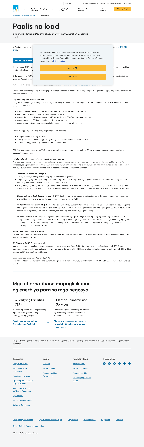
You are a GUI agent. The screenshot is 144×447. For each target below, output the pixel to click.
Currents (46, 363)
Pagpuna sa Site (80, 373)
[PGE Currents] (129, 363)
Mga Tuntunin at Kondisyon (50, 419)
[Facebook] (104, 363)
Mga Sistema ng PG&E (22, 400)
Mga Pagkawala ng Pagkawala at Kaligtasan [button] (42, 10)
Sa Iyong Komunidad (21, 405)
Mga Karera (18, 395)
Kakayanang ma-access (23, 419)
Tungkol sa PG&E (20, 363)
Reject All (73, 77)
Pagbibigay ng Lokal (21, 376)
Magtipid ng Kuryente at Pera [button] (66, 10)
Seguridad (105, 419)
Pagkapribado (89, 419)
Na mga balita (49, 368)
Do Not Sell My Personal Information (28, 426)
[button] (94, 3)
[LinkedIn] (114, 363)
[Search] (78, 3)
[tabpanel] (72, 166)
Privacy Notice (59, 61)
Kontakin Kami (79, 363)
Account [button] (24, 9)
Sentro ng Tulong (80, 368)
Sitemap (119, 419)
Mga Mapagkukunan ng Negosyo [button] (86, 10)
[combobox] (71, 3)
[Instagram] (124, 363)
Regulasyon (73, 419)
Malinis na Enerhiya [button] (103, 10)
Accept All (72, 68)
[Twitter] (109, 363)
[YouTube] (119, 363)
